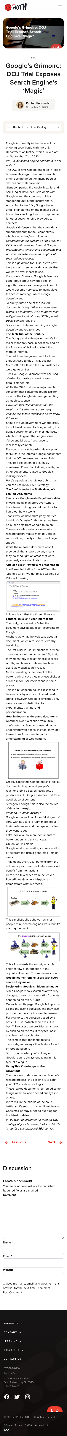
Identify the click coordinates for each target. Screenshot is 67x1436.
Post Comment (12, 1292)
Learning (11, 1341)
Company (10, 1332)
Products (11, 1323)
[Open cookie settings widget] (6, 1429)
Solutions (11, 1350)
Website (8, 1270)
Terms (18, 1425)
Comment (9, 1195)
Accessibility (42, 1425)
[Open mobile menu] (60, 7)
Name (8, 1242)
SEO (33, 57)
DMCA (28, 1425)
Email (7, 1256)
